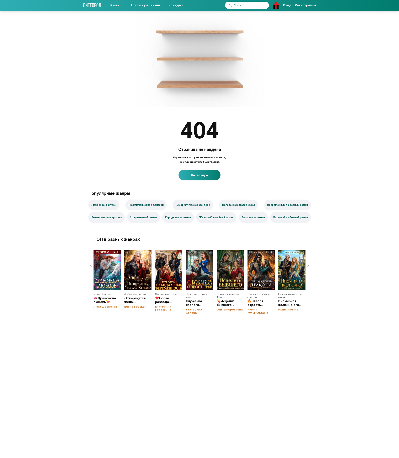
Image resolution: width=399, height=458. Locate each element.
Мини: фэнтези (102, 294)
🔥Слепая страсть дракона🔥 (261, 270)
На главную (199, 175)
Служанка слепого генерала (199, 270)
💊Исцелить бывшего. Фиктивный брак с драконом (230, 270)
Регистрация (305, 5)
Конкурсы (176, 5)
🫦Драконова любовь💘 (107, 270)
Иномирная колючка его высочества (291, 270)
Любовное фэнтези (135, 294)
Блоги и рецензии (145, 5)
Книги (114, 5)
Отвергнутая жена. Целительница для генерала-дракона (137, 270)
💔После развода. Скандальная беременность (168, 270)
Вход (287, 5)
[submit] (230, 5)
